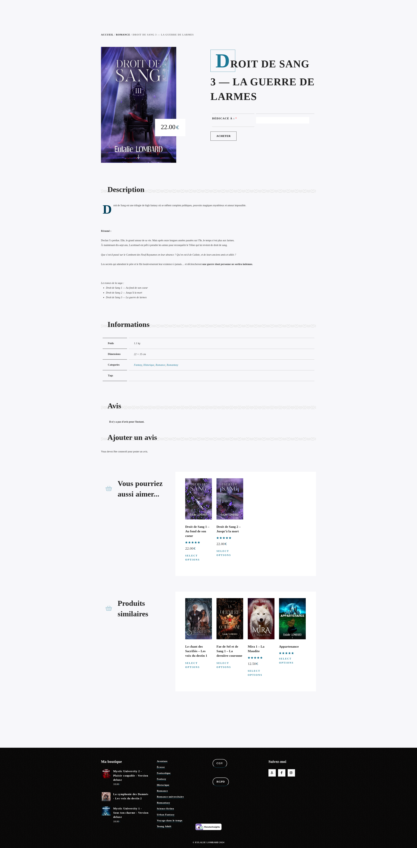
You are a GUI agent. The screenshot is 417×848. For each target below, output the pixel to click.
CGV (219, 763)
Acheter (223, 136)
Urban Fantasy (166, 814)
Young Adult (164, 826)
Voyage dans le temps (170, 820)
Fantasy (138, 365)
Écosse (161, 767)
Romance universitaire (170, 796)
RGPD (220, 781)
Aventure (162, 761)
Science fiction (165, 808)
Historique (148, 365)
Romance (123, 34)
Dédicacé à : (223, 118)
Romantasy (172, 365)
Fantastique (164, 773)
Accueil (107, 34)
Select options (192, 557)
